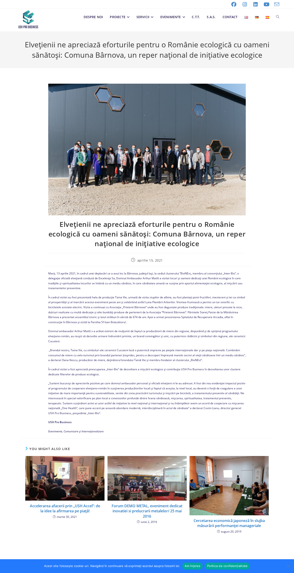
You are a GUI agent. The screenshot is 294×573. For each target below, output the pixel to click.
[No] (288, 566)
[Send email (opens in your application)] (275, 4)
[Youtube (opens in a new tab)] (266, 4)
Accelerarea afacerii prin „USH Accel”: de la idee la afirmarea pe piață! (65, 508)
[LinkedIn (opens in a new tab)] (255, 4)
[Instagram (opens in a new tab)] (244, 4)
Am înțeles (193, 566)
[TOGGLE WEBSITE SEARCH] (278, 17)
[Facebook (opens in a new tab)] (233, 4)
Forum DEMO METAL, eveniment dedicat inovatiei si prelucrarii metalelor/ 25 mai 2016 (147, 511)
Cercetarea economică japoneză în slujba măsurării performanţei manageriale (229, 523)
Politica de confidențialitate (227, 566)
